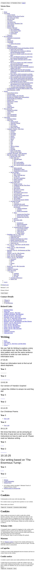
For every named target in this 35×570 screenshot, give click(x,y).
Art (14, 221)
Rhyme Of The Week (15, 152)
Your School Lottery (15, 30)
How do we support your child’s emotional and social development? (21, 63)
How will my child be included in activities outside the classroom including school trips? (21, 74)
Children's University (12, 269)
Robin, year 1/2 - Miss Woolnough (16, 247)
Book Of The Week (15, 150)
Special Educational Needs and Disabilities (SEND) (20, 48)
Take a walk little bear (19, 175)
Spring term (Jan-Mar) (22, 215)
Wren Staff (13, 124)
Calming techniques (22, 208)
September (13, 130)
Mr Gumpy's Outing (19, 189)
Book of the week (15, 182)
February (12, 137)
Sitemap (6, 480)
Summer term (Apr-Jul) (23, 217)
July (11, 145)
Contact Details (11, 14)
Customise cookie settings (20, 507)
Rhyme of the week (15, 156)
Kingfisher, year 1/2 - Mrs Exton (15, 234)
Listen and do (20, 231)
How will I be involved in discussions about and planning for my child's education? (21, 83)
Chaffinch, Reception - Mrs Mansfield (17, 153)
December (13, 134)
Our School (7, 13)
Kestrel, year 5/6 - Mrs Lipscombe (16, 266)
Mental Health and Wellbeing (14, 98)
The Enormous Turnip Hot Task (18, 241)
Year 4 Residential (12, 116)
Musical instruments (22, 224)
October (12, 132)
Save (15, 568)
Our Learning (13, 126)
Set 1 (15, 160)
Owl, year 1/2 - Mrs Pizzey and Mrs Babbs (18, 244)
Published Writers (11, 119)
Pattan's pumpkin (18, 179)
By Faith (16, 276)
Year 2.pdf (6, 425)
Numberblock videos (19, 169)
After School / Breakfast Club (14, 23)
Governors (10, 20)
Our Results (10, 40)
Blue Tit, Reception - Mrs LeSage (15, 155)
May (11, 142)
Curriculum (10, 42)
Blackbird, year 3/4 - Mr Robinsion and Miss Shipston (18, 321)
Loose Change (14, 32)
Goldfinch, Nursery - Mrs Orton (15, 129)
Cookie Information (9, 481)
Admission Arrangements (13, 38)
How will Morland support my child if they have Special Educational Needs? (21, 57)
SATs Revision (11, 94)
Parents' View (10, 100)
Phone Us (7, 300)
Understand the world (19, 204)
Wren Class (10, 120)
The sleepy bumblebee (19, 178)
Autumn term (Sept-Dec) (23, 214)
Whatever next (17, 191)
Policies (9, 45)
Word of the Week (15, 127)
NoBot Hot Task (14, 237)
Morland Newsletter (12, 110)
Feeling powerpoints (22, 211)
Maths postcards (18, 168)
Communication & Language (21, 227)
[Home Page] (5, 285)
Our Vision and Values (13, 17)
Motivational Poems (15, 236)
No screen (16, 202)
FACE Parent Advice (12, 93)
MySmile (12, 149)
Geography (13, 259)
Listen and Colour (21, 230)
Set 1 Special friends (19, 163)
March (12, 139)
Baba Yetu (16, 275)
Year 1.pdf (6, 418)
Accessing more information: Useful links (21, 87)
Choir (11, 272)
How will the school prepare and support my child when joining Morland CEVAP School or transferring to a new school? (21, 80)
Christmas (16, 273)
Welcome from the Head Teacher (15, 16)
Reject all (3, 507)
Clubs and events (11, 270)
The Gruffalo (17, 198)
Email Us (7, 301)
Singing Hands (14, 121)
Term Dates (10, 103)
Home (5, 12)
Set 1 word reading (18, 162)
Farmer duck (17, 181)
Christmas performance (16, 277)
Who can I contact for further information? (21, 85)
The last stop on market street (21, 195)
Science (12, 263)
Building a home (18, 197)
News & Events (8, 108)
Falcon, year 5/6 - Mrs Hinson (15, 257)
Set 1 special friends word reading (22, 165)
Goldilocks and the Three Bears (22, 185)
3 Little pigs (17, 176)
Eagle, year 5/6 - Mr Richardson (15, 256)
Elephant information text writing (18, 238)
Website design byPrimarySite (12, 488)
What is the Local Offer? (16, 49)
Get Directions (9, 303)
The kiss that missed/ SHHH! (21, 199)
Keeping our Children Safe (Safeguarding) (18, 97)
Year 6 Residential (12, 114)
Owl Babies (17, 186)
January (12, 136)
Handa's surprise (18, 184)
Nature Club (13, 279)
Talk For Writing (14, 146)
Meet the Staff (10, 19)
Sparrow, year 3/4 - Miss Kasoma (15, 253)
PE (11, 262)
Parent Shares (10, 107)
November (13, 133)
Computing (10, 267)
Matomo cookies (9, 542)
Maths (12, 166)
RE (11, 264)
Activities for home (15, 201)
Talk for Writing (14, 172)
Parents (6, 91)
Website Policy (8, 482)
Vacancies (9, 35)
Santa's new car (14, 243)
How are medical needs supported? (19, 65)
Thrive (9, 104)
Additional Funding (12, 46)
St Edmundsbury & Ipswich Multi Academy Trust (20, 88)
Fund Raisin (13, 33)
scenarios (19, 210)
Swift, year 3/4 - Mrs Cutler (14, 254)
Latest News (10, 111)
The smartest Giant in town (21, 192)
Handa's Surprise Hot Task (17, 240)
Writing (12, 246)
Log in (23, 3)
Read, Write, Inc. (14, 158)
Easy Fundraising (14, 29)
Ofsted (9, 39)
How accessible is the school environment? (21, 77)
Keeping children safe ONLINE (15, 95)
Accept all (9, 507)
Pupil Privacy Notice (12, 101)
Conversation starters (22, 228)
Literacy (16, 218)
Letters (9, 113)
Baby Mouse (17, 173)
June (11, 143)
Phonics (12, 147)
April (11, 140)
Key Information (8, 36)
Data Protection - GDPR (13, 90)
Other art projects (21, 225)
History (12, 260)
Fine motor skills (18, 220)
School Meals (10, 25)
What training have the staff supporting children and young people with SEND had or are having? (22, 71)
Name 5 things (20, 233)
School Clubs (10, 26)
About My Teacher (15, 123)
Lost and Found (18, 194)
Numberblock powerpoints (20, 171)
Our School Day (11, 22)
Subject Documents (15, 43)
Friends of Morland (12, 27)
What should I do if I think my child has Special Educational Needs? (20, 51)
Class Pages (7, 117)
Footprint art (20, 223)
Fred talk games (18, 159)
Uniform (9, 106)
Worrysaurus (17, 188)
